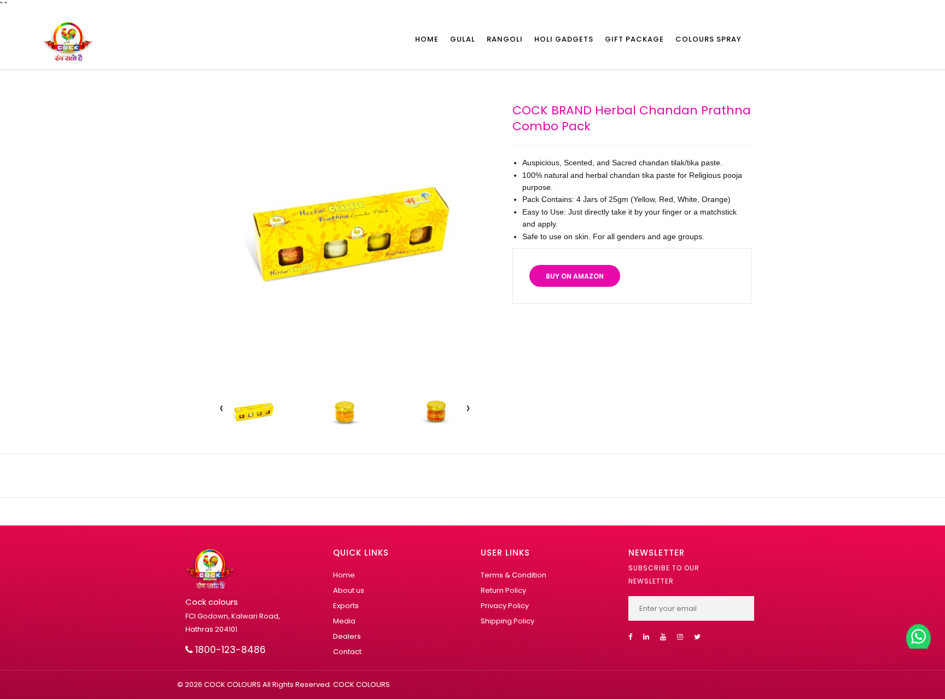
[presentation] (221, 408)
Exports (346, 605)
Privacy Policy (505, 605)
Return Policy (503, 590)
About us (348, 590)
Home (344, 575)
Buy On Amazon (575, 276)
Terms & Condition (513, 575)
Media (344, 621)
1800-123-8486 (229, 649)
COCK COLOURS (360, 684)
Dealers (347, 636)
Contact (347, 651)
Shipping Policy (507, 621)
